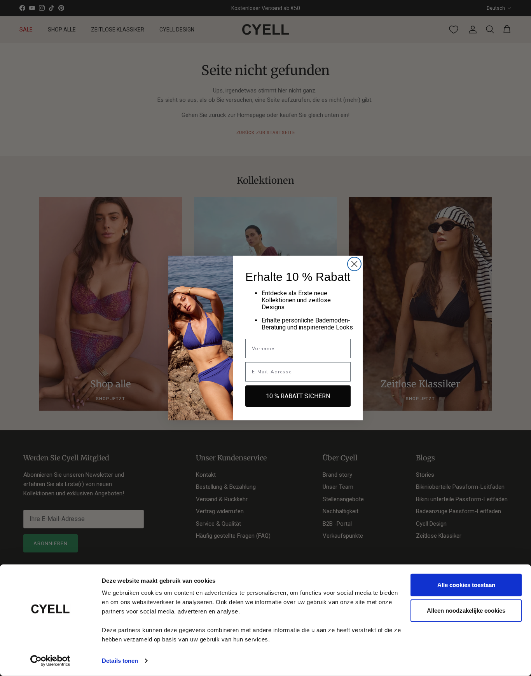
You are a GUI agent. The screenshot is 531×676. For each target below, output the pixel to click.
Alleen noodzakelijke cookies (466, 610)
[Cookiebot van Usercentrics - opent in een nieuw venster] (50, 661)
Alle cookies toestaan (466, 585)
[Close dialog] (354, 264)
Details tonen (120, 660)
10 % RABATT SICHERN (298, 396)
